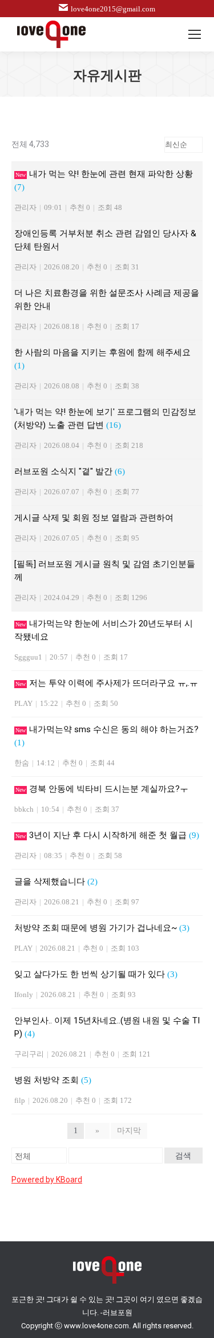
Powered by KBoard (46, 1179)
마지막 (129, 1130)
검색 (183, 1155)
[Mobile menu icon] (195, 34)
